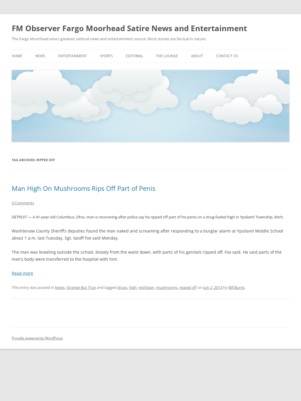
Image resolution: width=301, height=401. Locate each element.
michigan (146, 287)
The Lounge (167, 55)
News (40, 55)
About (197, 55)
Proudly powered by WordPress (37, 338)
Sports (106, 55)
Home (17, 55)
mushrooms (167, 287)
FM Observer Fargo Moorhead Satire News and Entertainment (129, 28)
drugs (122, 287)
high (133, 287)
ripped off (188, 287)
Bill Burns (236, 287)
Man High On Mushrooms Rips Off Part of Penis (83, 188)
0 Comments (23, 202)
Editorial (134, 55)
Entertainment (72, 55)
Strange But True (81, 287)
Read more (22, 273)
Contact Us (227, 55)
